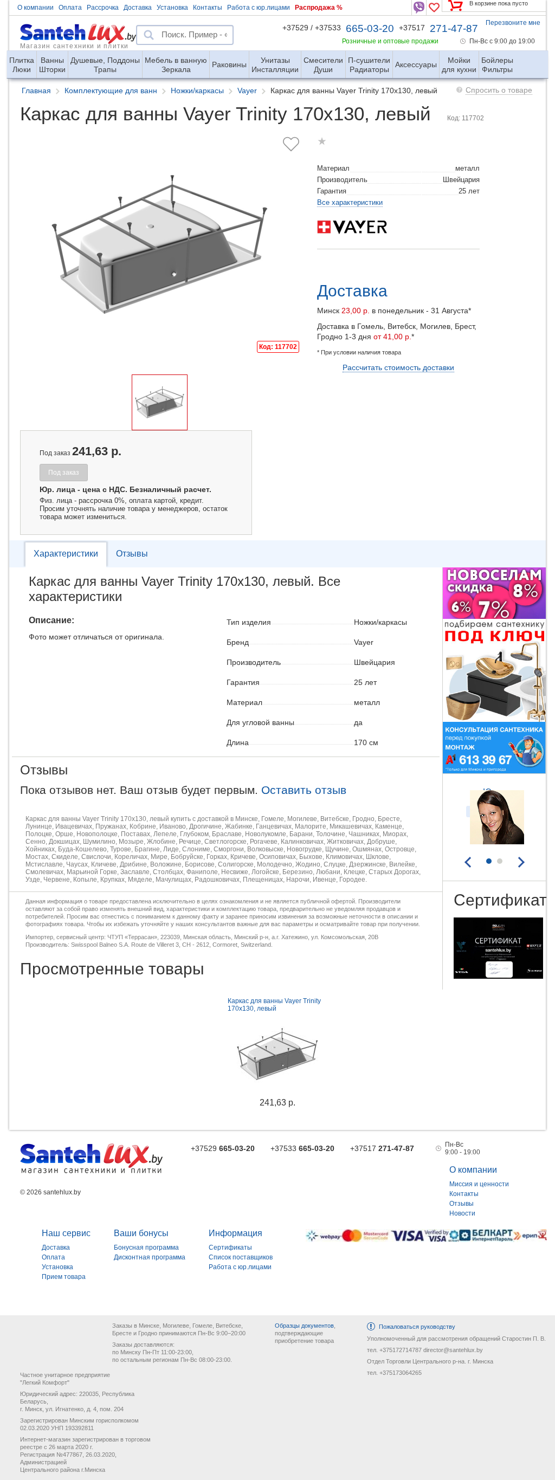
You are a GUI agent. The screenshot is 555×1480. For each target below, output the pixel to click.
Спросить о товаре (499, 90)
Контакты (207, 7)
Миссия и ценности (479, 1184)
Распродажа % (319, 7)
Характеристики (66, 553)
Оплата (70, 7)
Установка (172, 7)
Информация (235, 1233)
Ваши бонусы (141, 1233)
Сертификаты (230, 1247)
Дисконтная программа (149, 1257)
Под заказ (63, 472)
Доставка (138, 7)
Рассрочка (103, 7)
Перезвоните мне (513, 23)
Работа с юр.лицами (258, 7)
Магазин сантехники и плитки (74, 45)
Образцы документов (304, 1325)
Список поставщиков (241, 1257)
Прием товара (64, 1277)
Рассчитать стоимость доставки (398, 367)
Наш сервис (66, 1233)
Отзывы (132, 553)
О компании (35, 7)
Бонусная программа (146, 1247)
